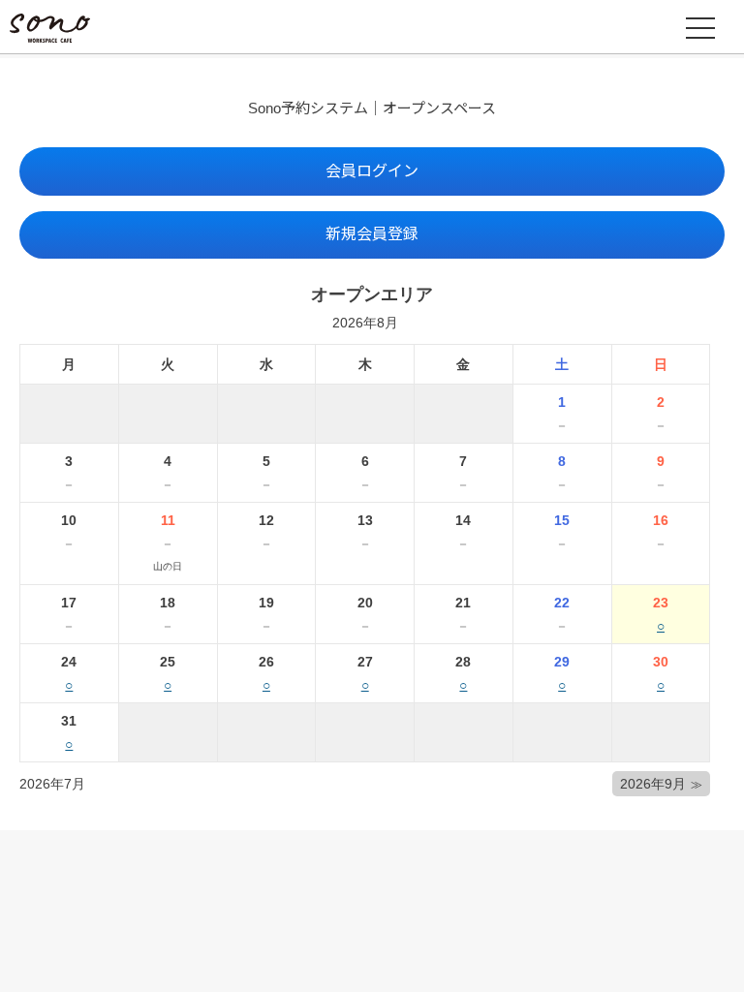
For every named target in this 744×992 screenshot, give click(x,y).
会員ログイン (372, 171)
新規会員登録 (372, 234)
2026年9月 (653, 783)
